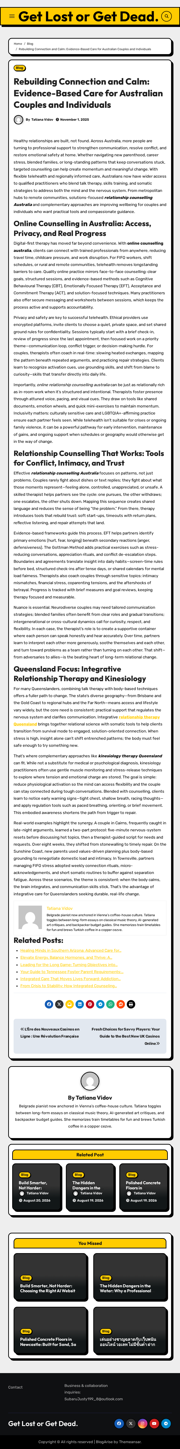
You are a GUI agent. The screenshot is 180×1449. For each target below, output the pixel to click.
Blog (19, 68)
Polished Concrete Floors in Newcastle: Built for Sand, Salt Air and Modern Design (49, 1344)
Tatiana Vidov (42, 120)
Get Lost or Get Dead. (88, 16)
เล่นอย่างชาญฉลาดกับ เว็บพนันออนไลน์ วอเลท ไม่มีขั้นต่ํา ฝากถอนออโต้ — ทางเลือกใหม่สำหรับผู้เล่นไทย (128, 1347)
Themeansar (130, 1442)
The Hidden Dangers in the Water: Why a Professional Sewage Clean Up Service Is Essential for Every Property (127, 1293)
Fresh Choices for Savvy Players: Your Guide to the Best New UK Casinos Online (126, 1036)
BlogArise (104, 1442)
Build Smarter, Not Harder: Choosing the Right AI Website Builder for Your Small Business (50, 1291)
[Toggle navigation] (12, 16)
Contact (15, 1387)
